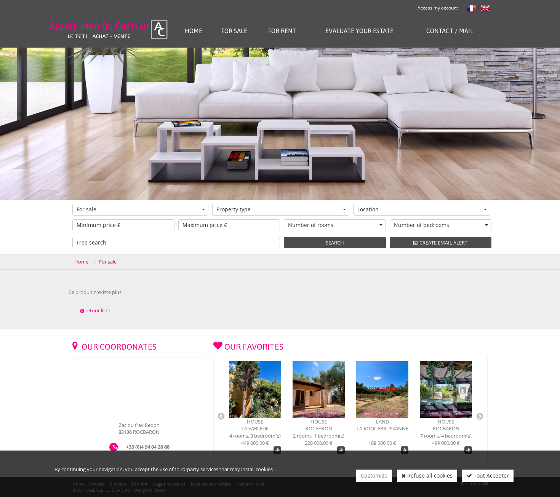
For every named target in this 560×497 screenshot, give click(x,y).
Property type (233, 209)
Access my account (438, 8)
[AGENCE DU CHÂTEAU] (108, 20)
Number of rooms (310, 225)
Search (335, 242)
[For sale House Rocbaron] (255, 389)
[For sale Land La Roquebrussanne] (319, 389)
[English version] (485, 8)
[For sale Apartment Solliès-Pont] (446, 389)
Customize (374, 475)
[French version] (472, 8)
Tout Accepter (490, 475)
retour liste (97, 310)
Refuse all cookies (429, 475)
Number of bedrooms (421, 225)
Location (368, 209)
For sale (86, 209)
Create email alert (442, 242)
